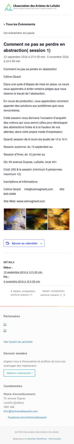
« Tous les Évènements (19, 24)
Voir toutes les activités (18, 341)
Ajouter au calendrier (25, 243)
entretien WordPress (37, 438)
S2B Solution (54, 438)
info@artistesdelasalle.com (21, 411)
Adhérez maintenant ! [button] (19, 373)
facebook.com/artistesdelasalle (27, 417)
